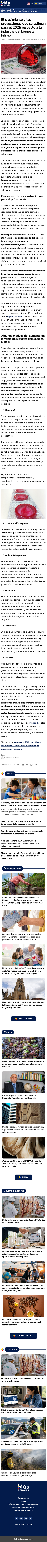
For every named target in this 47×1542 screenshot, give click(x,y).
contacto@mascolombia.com (23, 1510)
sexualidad (32, 723)
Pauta (23, 1501)
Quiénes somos (23, 1498)
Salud (9, 10)
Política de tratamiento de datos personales (23, 1504)
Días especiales (25, 1018)
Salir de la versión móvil (23, 1539)
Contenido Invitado (12, 40)
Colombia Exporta (25, 1336)
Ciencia (25, 1177)
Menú (40, 4)
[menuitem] (30, 4)
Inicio (3, 10)
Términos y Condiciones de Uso (23, 1507)
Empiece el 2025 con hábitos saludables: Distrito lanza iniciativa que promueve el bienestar (21, 745)
